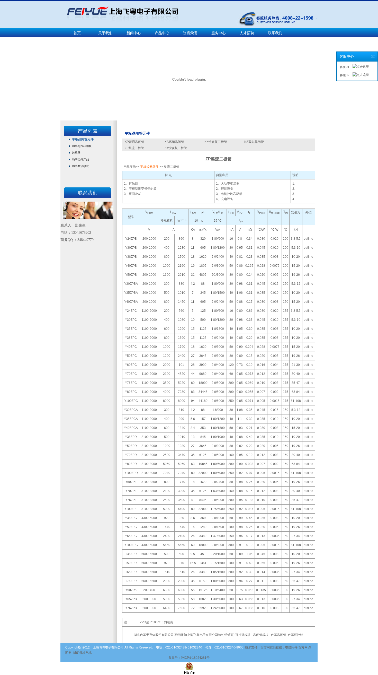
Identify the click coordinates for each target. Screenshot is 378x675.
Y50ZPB (131, 274)
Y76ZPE (131, 500)
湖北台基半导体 (144, 635)
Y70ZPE (131, 491)
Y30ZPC (131, 320)
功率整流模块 (80, 166)
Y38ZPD (131, 437)
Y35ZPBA (131, 293)
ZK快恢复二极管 (176, 148)
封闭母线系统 (82, 652)
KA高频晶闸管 (174, 142)
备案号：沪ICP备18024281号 (189, 658)
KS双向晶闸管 (254, 142)
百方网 (303, 647)
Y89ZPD (131, 464)
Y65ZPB (131, 599)
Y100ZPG (131, 545)
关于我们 (105, 33)
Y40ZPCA (131, 428)
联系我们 (275, 33)
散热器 (76, 152)
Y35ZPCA (131, 419)
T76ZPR (131, 581)
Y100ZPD (131, 473)
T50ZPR (131, 563)
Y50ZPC (131, 356)
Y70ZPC (131, 374)
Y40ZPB (131, 265)
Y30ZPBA (131, 283)
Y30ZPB (131, 247)
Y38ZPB (131, 256)
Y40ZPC (131, 347)
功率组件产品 (80, 159)
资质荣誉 (190, 33)
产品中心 (162, 33)
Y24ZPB (131, 238)
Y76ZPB (131, 608)
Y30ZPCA (131, 410)
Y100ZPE (131, 509)
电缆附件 (291, 647)
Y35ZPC (131, 329)
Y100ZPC (131, 401)
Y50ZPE (131, 482)
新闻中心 (134, 33)
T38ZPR (131, 554)
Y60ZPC (131, 365)
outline (308, 238)
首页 (77, 33)
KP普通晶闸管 (134, 142)
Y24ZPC (131, 311)
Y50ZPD (131, 446)
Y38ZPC (131, 338)
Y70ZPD (131, 455)
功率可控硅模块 (82, 146)
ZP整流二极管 (134, 148)
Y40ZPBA (131, 302)
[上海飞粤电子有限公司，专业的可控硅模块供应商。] (120, 26)
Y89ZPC (131, 392)
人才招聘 (247, 33)
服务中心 (218, 33)
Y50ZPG (131, 527)
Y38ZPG (131, 518)
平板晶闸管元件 (83, 139)
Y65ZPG (131, 536)
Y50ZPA (131, 590)
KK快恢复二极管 (215, 142)
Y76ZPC (131, 383)
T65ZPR (131, 572)
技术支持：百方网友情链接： (265, 647)
